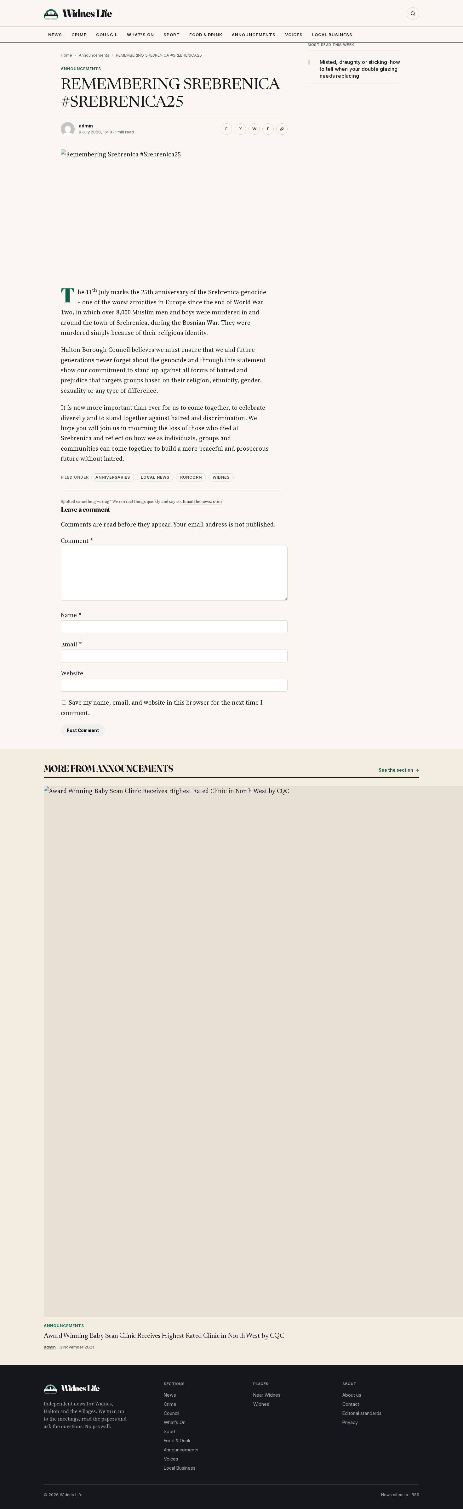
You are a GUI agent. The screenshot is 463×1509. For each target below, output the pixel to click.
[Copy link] (282, 129)
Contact (350, 1404)
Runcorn (191, 477)
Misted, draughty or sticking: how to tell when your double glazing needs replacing (360, 69)
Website (72, 673)
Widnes (221, 477)
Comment (77, 541)
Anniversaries (112, 477)
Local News (155, 477)
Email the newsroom (202, 501)
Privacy (350, 1422)
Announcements (254, 34)
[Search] (413, 13)
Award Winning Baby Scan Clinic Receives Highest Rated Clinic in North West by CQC (164, 1336)
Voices (294, 34)
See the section (399, 770)
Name (71, 615)
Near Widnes (267, 1395)
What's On (140, 34)
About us (351, 1395)
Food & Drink (205, 34)
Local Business (332, 34)
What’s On (175, 1422)
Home (66, 55)
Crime (79, 34)
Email (71, 644)
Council (106, 34)
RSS (415, 1494)
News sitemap (394, 1494)
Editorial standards (362, 1413)
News (55, 34)
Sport (171, 34)
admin (86, 125)
